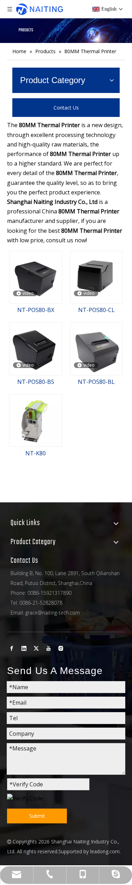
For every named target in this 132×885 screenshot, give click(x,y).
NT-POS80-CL (96, 310)
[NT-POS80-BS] (36, 348)
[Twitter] (36, 648)
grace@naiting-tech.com (52, 612)
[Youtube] (48, 648)
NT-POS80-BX (35, 310)
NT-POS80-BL (96, 382)
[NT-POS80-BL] (96, 348)
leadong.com (105, 851)
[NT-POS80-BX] (36, 276)
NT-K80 (35, 453)
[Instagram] (60, 648)
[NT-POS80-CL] (96, 274)
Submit (37, 815)
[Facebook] (11, 648)
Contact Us (66, 107)
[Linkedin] (24, 648)
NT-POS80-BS (35, 382)
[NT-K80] (36, 420)
